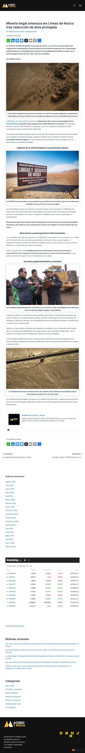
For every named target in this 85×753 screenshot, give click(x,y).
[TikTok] (77, 733)
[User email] (8, 430)
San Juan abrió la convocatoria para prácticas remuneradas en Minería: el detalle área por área (40, 662)
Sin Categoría (10, 707)
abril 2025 (9, 539)
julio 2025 (9, 529)
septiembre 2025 (11, 521)
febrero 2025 (10, 547)
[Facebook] (72, 733)
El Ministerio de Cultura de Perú (17, 121)
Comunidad (9, 686)
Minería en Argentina (13, 697)
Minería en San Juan (13, 704)
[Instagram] (66, 733)
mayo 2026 (9, 493)
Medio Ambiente (11, 693)
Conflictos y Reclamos (13, 689)
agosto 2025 (10, 525)
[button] (74, 5)
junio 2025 (9, 532)
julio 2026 (9, 485)
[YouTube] (70, 736)
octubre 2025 (10, 518)
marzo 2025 (10, 543)
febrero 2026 (10, 503)
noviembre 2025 (11, 514)
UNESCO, (14, 137)
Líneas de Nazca (12, 124)
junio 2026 (9, 489)
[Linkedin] (61, 733)
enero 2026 (9, 507)
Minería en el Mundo (13, 700)
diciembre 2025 (11, 511)
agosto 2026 (10, 482)
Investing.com (19, 626)
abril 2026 (9, 496)
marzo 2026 (10, 500)
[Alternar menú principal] (80, 5)
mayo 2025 (9, 536)
